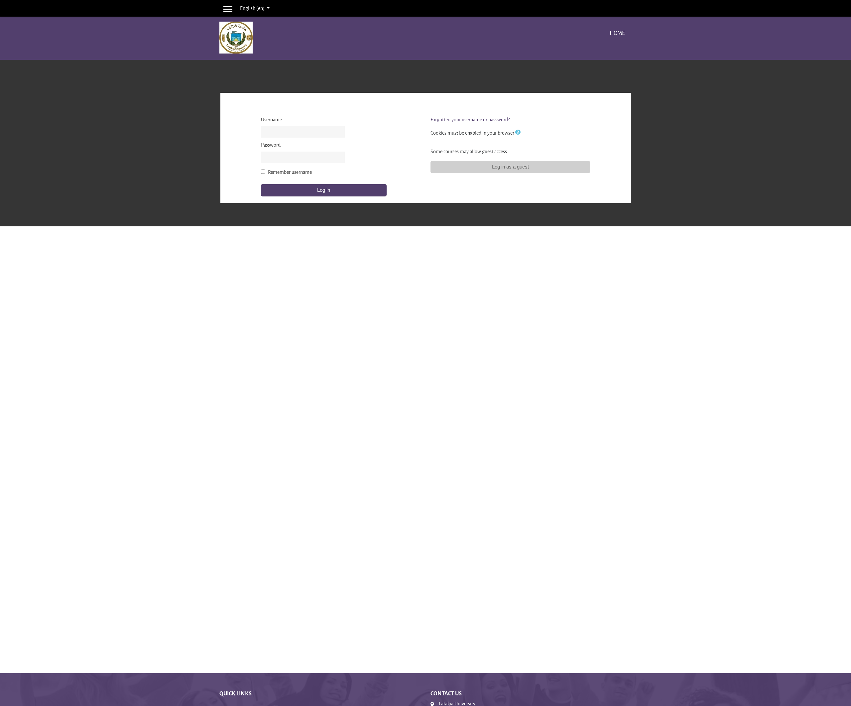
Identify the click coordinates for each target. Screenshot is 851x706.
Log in (323, 190)
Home (617, 33)
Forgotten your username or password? (470, 119)
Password (271, 144)
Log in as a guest (510, 167)
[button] (519, 133)
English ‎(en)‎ (253, 8)
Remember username (290, 172)
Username (271, 119)
